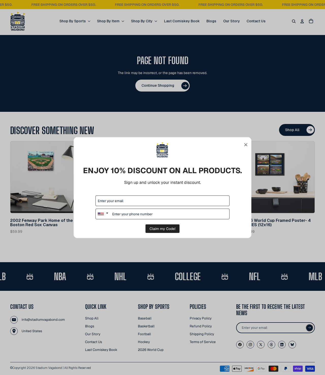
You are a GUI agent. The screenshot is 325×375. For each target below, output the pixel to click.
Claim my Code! (162, 228)
